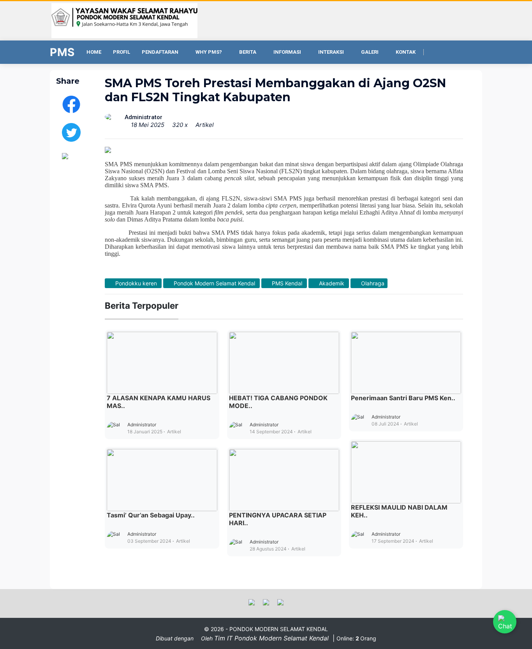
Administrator (141, 424)
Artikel (205, 124)
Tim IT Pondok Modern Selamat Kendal (272, 638)
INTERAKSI (331, 52)
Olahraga (371, 283)
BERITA (247, 52)
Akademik (331, 283)
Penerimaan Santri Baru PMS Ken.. (403, 398)
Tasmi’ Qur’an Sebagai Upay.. (151, 515)
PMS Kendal (287, 283)
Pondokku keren (136, 283)
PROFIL (121, 52)
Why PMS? (209, 52)
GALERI (370, 52)
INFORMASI (287, 52)
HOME (93, 52)
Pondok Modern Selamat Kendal (214, 283)
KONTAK (406, 52)
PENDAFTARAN (160, 52)
